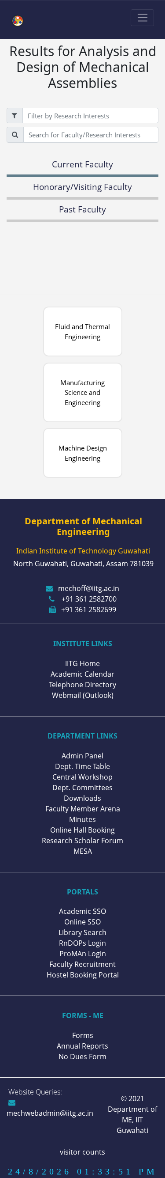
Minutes (82, 819)
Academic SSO (82, 911)
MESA (82, 851)
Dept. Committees (82, 787)
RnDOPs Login (82, 943)
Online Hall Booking (82, 830)
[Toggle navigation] (142, 17)
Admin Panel (82, 756)
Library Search (82, 932)
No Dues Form (82, 1056)
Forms (82, 1035)
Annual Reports (82, 1046)
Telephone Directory (82, 684)
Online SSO (82, 922)
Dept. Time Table (82, 766)
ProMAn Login (82, 953)
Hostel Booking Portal (83, 975)
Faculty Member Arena (82, 809)
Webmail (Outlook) (83, 695)
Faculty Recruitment (82, 964)
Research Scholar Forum (82, 840)
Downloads (82, 798)
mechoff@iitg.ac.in (88, 588)
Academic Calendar (82, 674)
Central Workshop (82, 777)
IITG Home (82, 663)
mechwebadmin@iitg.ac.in (50, 1113)
